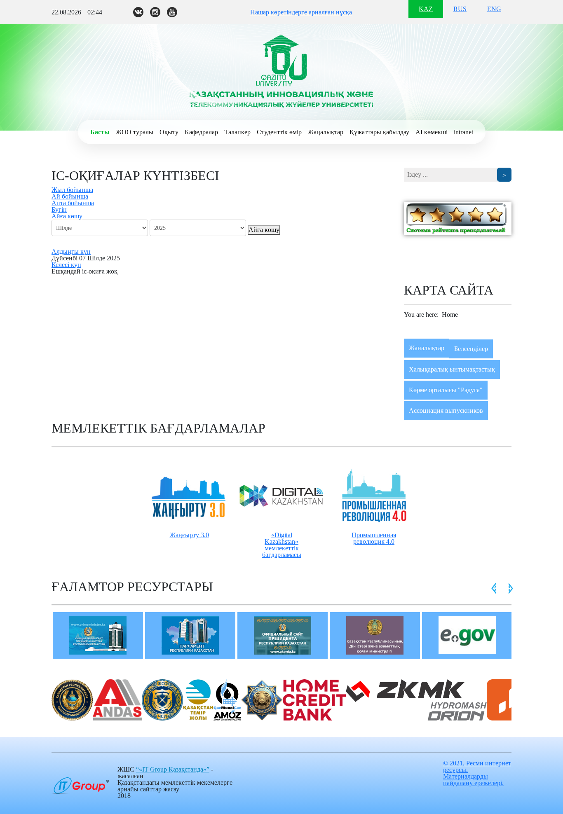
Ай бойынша (70, 196)
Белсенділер (471, 348)
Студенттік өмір (279, 132)
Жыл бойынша (72, 189)
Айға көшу (67, 216)
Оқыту (169, 132)
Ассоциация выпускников (446, 410)
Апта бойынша (73, 202)
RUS (460, 8)
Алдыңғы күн (71, 251)
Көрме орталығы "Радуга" (446, 389)
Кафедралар (201, 132)
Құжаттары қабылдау (379, 132)
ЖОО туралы (134, 132)
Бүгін (59, 209)
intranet (463, 132)
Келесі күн (66, 264)
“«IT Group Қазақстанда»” (172, 769)
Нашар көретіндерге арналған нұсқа (301, 12)
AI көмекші (431, 132)
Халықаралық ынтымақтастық (452, 369)
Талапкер (237, 132)
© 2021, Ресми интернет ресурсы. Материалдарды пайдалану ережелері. (477, 773)
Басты (100, 132)
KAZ (426, 8)
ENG (494, 8)
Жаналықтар (426, 347)
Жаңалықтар (325, 132)
